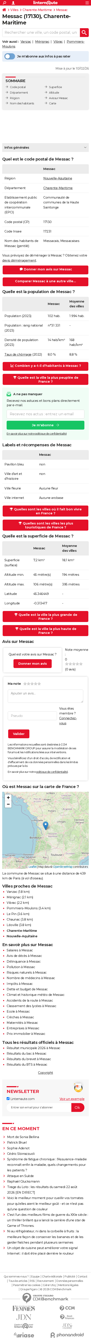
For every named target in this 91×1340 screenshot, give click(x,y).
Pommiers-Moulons (22, 908)
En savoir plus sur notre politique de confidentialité (37, 433)
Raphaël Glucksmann (23, 1181)
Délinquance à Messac (23, 961)
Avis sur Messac (58, 98)
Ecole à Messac (18, 1011)
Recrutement (45, 1281)
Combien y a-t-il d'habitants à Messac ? (48, 366)
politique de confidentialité (52, 771)
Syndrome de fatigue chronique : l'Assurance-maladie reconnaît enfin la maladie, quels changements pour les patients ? (47, 1164)
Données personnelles (69, 1281)
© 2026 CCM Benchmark (55, 1289)
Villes (14, 10)
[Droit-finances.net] (67, 1317)
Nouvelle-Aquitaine (57, 178)
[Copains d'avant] (24, 1326)
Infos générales (16, 148)
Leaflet (33, 866)
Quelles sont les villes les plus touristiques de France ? (48, 525)
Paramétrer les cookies (26, 1285)
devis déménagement (19, 260)
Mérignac (42, 42)
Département (19, 92)
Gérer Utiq (49, 1285)
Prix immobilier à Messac (26, 1034)
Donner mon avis (32, 664)
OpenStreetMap (62, 866)
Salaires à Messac (20, 950)
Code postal (18, 87)
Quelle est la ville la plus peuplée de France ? (47, 380)
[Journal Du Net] (24, 1317)
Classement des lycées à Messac (31, 1006)
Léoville (12, 925)
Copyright (45, 1073)
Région (14, 98)
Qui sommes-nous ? (16, 1276)
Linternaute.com (21, 1099)
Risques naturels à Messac (27, 973)
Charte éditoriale (52, 1276)
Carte (52, 103)
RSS (32, 1281)
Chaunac (13, 919)
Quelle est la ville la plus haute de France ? (47, 631)
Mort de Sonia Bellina (23, 1137)
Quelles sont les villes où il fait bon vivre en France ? (48, 511)
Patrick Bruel (17, 1142)
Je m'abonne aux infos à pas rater (43, 56)
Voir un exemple (72, 1099)
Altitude (54, 92)
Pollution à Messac (21, 967)
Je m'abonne (43, 425)
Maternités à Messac (22, 1023)
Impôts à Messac (20, 984)
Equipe (35, 1276)
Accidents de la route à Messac (30, 1000)
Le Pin (11, 914)
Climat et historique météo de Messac (35, 995)
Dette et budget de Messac (27, 989)
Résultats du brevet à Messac (29, 1059)
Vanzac (26, 42)
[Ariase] (24, 1335)
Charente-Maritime (37, 10)
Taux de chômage (18, 354)
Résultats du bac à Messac (26, 1054)
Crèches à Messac (20, 1017)
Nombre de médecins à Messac (31, 978)
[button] (45, 825)
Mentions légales (68, 1285)
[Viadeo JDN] (67, 1326)
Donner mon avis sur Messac (48, 269)
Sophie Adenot (18, 1148)
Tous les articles (17, 1281)
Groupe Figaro (29, 1289)
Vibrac (58, 42)
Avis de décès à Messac (24, 956)
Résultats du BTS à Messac (27, 1065)
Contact (82, 1276)
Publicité (69, 1276)
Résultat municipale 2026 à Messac (33, 1048)
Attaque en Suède (20, 1176)
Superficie (55, 87)
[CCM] (67, 1308)
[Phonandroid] (67, 1335)
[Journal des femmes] (24, 1308)
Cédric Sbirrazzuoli (21, 1154)
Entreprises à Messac (23, 1028)
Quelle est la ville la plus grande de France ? (48, 617)
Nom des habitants (22, 103)
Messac (62, 10)
